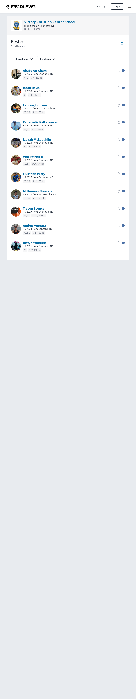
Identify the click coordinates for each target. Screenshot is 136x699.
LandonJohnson (35, 105)
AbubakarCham (35, 71)
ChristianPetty (34, 174)
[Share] (122, 43)
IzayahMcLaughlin (37, 139)
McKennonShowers (37, 191)
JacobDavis (31, 88)
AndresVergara (34, 226)
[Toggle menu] (129, 6)
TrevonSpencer (34, 208)
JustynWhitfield (35, 243)
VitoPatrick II (33, 157)
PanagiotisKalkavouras (40, 122)
